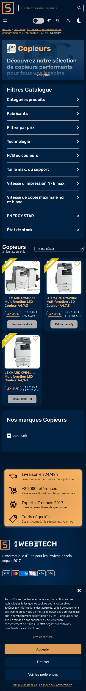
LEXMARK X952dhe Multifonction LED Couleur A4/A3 (62, 301)
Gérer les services (42, 637)
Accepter (43, 649)
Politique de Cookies (24, 685)
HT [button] (49, 20)
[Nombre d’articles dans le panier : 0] (57, 20)
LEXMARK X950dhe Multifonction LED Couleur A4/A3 (20, 301)
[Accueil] (8, 8)
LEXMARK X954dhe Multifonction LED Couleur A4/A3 (20, 376)
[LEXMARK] (17, 435)
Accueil (6, 29)
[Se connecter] (68, 20)
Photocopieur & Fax (36, 33)
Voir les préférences (43, 674)
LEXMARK (13, 313)
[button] (79, 590)
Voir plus (43, 75)
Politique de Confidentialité (55, 685)
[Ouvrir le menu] (5, 20)
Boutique (19, 29)
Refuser (43, 662)
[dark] (79, 20)
